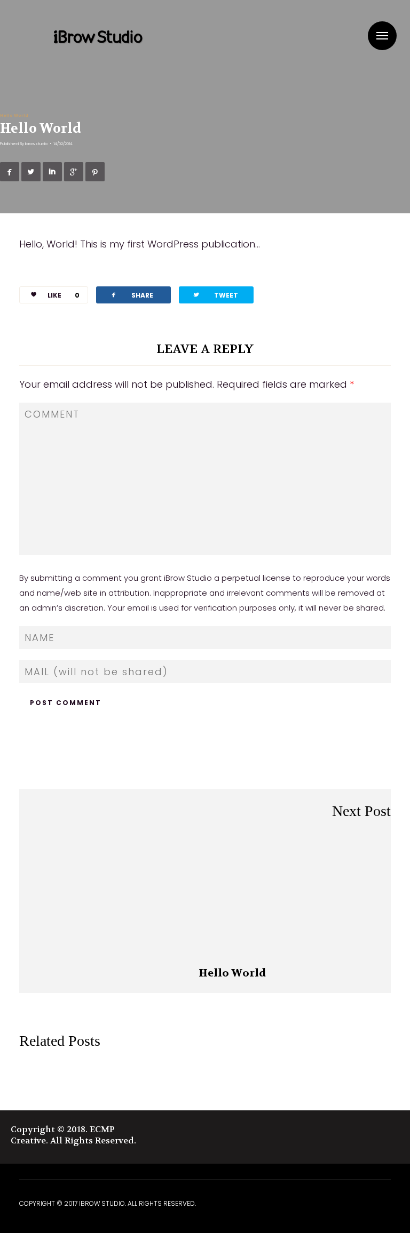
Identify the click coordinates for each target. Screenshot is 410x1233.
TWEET (215, 294)
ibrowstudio (36, 144)
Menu (382, 35)
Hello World (14, 115)
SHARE (131, 294)
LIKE (64, 295)
